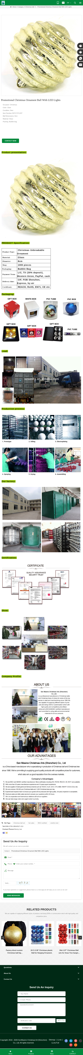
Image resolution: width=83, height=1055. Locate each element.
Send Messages (13, 895)
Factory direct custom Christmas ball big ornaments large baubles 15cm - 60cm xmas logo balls (14, 951)
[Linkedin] (71, 1040)
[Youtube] (75, 1040)
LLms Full (55, 1043)
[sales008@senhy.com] (6, 833)
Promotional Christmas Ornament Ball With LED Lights (30, 851)
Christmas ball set (19, 823)
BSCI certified (42, 823)
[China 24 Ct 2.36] (41, 933)
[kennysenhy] (3, 833)
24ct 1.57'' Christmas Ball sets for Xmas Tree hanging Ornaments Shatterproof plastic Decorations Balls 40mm (69, 951)
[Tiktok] (80, 1040)
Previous (3, 937)
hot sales (31, 823)
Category (21, 7)
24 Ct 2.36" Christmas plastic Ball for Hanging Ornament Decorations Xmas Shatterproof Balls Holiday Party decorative (41, 951)
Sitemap (52, 1040)
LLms (59, 1040)
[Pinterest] (71, 1045)
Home (14, 7)
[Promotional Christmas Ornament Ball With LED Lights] (41, 55)
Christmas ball (29, 7)
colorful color (54, 823)
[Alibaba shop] (75, 1045)
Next (80, 937)
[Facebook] (66, 1040)
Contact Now (10, 141)
